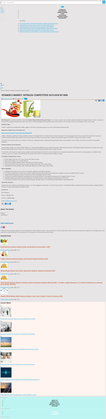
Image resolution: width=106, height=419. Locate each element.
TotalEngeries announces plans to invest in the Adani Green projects (36, 25)
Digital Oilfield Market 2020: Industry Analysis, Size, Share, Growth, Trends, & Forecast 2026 (31, 296)
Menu (62, 7)
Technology (62, 18)
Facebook (55, 411)
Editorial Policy (54, 404)
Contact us (54, 401)
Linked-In (55, 414)
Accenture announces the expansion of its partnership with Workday (36, 27)
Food (62, 13)
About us (54, 400)
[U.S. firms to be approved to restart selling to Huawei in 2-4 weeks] (4, 244)
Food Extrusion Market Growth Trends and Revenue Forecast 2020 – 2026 (25, 247)
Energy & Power (62, 12)
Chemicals (62, 9)
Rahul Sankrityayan (8, 99)
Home (2, 85)
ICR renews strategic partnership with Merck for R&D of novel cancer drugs (38, 23)
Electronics (62, 11)
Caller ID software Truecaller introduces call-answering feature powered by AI (38, 31)
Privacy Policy (54, 403)
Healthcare (62, 15)
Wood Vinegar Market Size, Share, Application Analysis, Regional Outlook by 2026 (28, 271)
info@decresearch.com (11, 201)
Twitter (55, 412)
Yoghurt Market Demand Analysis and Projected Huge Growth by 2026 (24, 259)
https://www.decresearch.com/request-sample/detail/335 (16, 133)
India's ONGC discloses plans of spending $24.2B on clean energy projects (38, 28)
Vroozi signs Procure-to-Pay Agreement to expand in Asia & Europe (36, 30)
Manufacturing (62, 16)
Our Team (55, 406)
